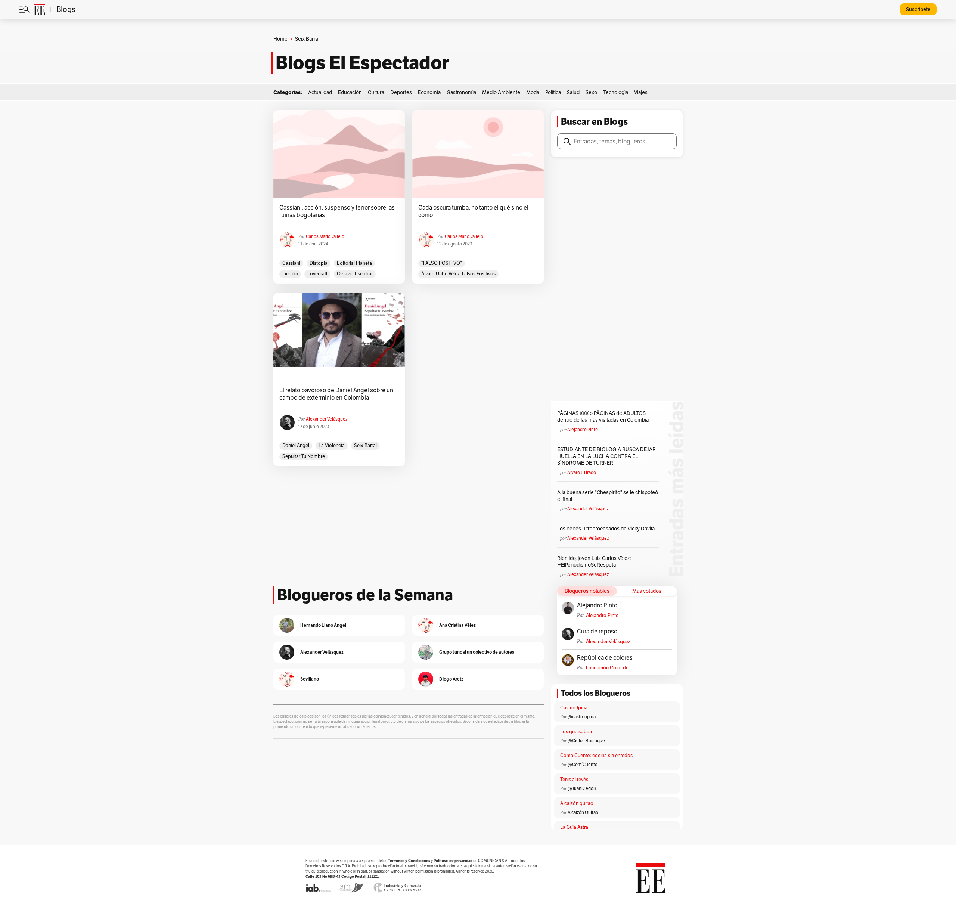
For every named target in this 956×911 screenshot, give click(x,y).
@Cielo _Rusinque (586, 740)
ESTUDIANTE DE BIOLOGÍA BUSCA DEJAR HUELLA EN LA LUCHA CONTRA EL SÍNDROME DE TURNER (606, 456)
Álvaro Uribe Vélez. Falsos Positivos (458, 273)
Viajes (641, 92)
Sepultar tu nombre (303, 456)
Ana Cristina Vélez (457, 625)
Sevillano (309, 679)
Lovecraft (317, 273)
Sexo (591, 92)
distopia (319, 263)
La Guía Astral (574, 827)
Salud (573, 92)
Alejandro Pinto (582, 429)
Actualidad (320, 92)
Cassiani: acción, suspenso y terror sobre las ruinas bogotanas (337, 211)
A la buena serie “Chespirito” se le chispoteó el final (607, 495)
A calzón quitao (576, 803)
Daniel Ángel (295, 445)
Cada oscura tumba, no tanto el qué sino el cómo (473, 211)
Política (553, 92)
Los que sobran (576, 731)
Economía (429, 92)
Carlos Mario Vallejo (325, 236)
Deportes (401, 92)
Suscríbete (918, 9)
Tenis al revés (574, 779)
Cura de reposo (597, 631)
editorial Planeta (354, 263)
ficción (290, 273)
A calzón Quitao (583, 812)
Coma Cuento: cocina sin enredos (596, 755)
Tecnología (615, 92)
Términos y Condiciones (409, 860)
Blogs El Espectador (362, 62)
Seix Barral (365, 445)
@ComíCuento (583, 764)
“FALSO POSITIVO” (441, 263)
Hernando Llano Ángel (323, 625)
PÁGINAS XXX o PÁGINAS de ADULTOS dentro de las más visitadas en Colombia (603, 416)
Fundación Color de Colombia (607, 667)
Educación (350, 92)
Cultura (376, 92)
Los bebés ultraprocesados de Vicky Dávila (607, 528)
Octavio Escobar (355, 273)
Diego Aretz (451, 679)
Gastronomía (461, 92)
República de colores (605, 657)
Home (280, 38)
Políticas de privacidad (453, 860)
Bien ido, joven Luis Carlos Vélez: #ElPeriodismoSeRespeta (594, 561)
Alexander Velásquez (326, 419)
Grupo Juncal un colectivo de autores (476, 652)
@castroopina (582, 716)
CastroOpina (573, 707)
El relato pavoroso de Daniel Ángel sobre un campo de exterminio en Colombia (336, 394)
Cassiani (291, 263)
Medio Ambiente (501, 92)
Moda (532, 92)
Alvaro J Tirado (581, 472)
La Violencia (332, 445)
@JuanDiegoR (582, 788)
